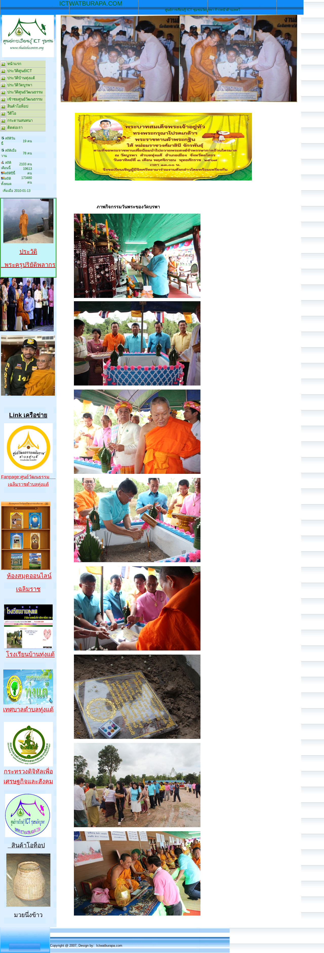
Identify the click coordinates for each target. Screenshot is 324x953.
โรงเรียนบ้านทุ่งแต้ (30, 654)
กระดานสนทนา (19, 120)
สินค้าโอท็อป (17, 106)
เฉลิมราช (28, 588)
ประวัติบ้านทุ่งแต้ (20, 78)
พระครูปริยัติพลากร (28, 264)
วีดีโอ (11, 113)
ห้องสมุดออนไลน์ (29, 575)
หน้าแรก (13, 64)
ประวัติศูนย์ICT (19, 71)
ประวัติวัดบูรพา (19, 85)
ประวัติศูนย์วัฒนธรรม (24, 92)
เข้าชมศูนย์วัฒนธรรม (24, 99)
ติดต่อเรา (14, 127)
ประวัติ (28, 251)
